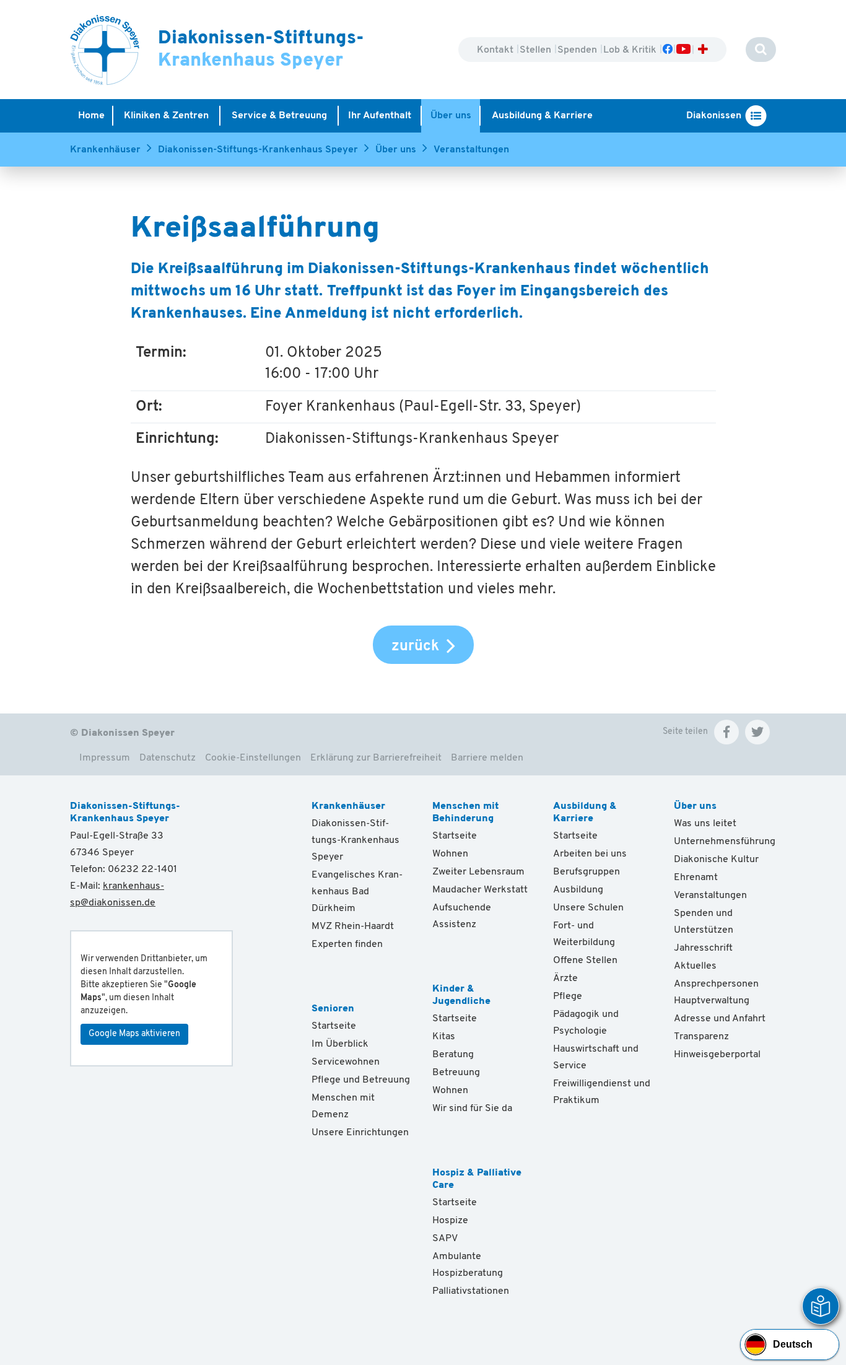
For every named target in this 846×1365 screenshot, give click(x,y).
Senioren (333, 1009)
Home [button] (91, 116)
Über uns (395, 150)
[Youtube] (682, 50)
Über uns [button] (450, 116)
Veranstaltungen (471, 150)
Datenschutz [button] (167, 758)
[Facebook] (668, 50)
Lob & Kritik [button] (631, 50)
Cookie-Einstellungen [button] (253, 758)
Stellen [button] (537, 50)
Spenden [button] (578, 50)
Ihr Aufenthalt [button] (379, 116)
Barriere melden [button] (487, 758)
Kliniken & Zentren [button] (166, 116)
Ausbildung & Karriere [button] (542, 116)
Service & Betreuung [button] (279, 116)
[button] (726, 732)
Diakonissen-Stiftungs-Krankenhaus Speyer (258, 150)
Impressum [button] (104, 758)
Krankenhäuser (105, 150)
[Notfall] (703, 50)
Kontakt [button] (496, 50)
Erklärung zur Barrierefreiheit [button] (376, 758)
